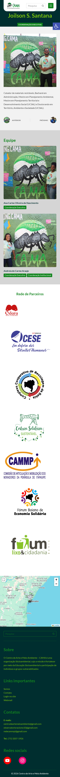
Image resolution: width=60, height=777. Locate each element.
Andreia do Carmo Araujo (16, 270)
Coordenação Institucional (39, 275)
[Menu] (50, 5)
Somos (7, 689)
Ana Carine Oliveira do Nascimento (21, 203)
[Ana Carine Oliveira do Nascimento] (30, 172)
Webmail (8, 700)
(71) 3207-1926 (15, 738)
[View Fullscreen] (4, 580)
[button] (56, 26)
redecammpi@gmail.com (15, 731)
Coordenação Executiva (30, 25)
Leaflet (56, 625)
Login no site (10, 696)
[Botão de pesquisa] (42, 5)
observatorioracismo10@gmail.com (21, 727)
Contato (8, 692)
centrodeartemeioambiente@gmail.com (22, 723)
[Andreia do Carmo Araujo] (30, 240)
